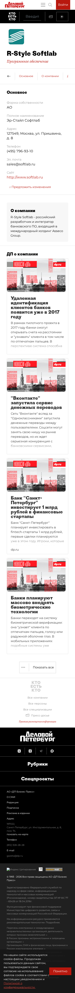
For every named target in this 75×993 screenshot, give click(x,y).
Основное (26, 76)
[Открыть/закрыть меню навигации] (43, 5)
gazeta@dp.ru (15, 855)
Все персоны (37, 703)
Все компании (38, 697)
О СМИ (11, 797)
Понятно (60, 971)
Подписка (13, 807)
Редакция (12, 802)
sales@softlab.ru (21, 164)
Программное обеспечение (27, 61)
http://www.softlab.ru (25, 177)
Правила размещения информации (37, 721)
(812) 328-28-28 (15, 845)
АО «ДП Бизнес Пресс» (20, 791)
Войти (63, 5)
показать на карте (17, 834)
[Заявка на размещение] (62, 16)
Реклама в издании (18, 813)
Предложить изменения (31, 187)
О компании (50, 76)
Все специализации (37, 709)
